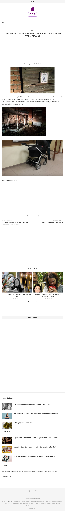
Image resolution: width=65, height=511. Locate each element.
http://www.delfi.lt (11, 180)
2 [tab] (30, 301)
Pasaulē (33, 30)
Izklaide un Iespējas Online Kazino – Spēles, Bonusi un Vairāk (34, 456)
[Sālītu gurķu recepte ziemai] (7, 425)
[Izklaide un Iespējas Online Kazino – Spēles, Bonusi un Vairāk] (7, 459)
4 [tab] (34, 301)
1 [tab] (28, 301)
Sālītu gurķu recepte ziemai (23, 423)
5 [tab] (36, 301)
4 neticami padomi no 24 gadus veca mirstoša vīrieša (32, 404)
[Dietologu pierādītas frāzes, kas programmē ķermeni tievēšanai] (7, 416)
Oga (30, 64)
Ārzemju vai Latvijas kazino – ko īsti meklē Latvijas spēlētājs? (35, 447)
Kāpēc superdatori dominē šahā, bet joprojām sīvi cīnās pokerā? (36, 438)
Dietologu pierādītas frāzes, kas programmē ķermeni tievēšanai (36, 413)
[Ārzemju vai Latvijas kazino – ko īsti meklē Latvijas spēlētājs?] (7, 449)
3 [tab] (32, 301)
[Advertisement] (32, 50)
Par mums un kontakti (32, 499)
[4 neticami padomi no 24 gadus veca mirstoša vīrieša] (7, 406)
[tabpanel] (16, 286)
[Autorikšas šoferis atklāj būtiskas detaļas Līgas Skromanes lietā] (48, 282)
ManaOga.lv (10, 501)
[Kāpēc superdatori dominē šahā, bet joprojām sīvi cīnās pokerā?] (7, 440)
